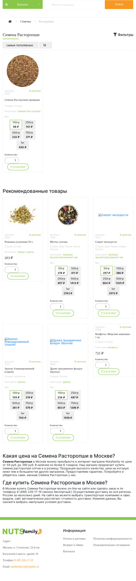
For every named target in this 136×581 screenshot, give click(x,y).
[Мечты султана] (68, 215)
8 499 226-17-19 (23, 560)
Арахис (22, 382)
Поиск (119, 4)
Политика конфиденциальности (112, 538)
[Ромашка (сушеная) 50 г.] (23, 215)
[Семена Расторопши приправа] (23, 71)
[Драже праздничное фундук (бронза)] (68, 342)
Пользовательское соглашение (111, 544)
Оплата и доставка (74, 538)
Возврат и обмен (73, 544)
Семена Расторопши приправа (22, 99)
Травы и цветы (26, 252)
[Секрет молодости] (113, 215)
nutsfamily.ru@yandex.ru (25, 566)
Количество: (11, 155)
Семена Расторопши (29, 111)
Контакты (69, 551)
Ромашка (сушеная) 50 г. (19, 241)
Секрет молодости (106, 241)
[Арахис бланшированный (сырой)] (23, 342)
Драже (66, 382)
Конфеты (113, 347)
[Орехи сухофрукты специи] (13, 21)
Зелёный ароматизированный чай (64, 256)
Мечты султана (58, 241)
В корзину (19, 167)
